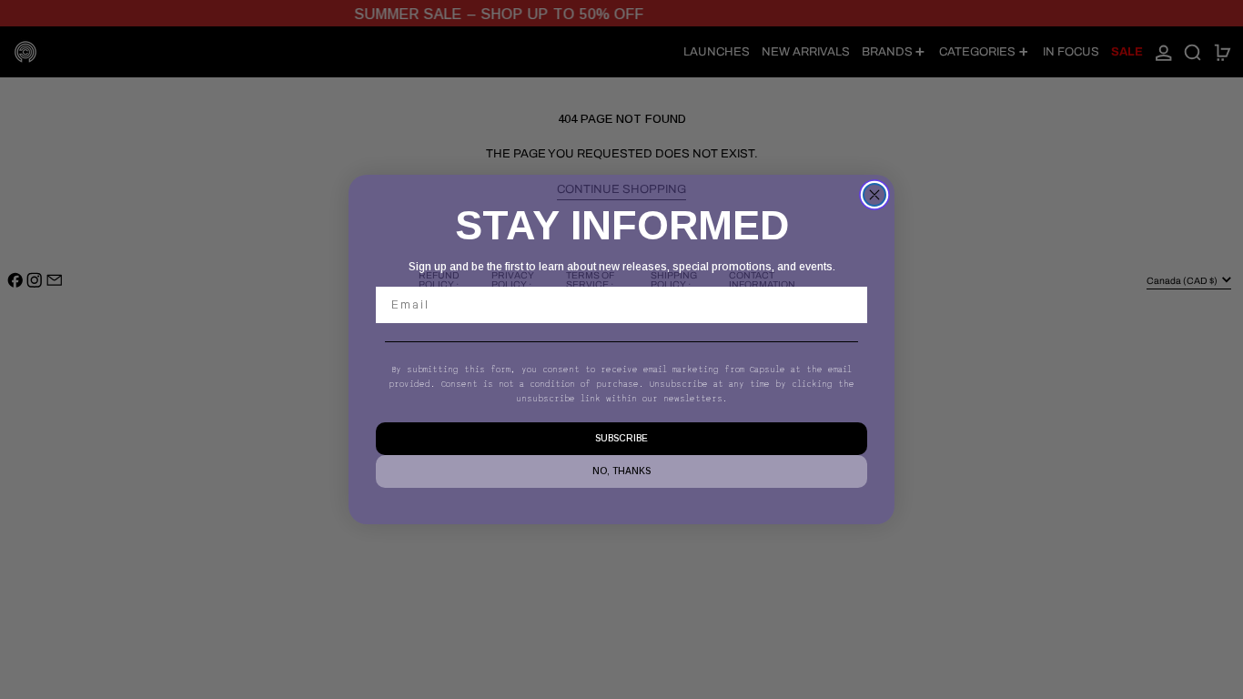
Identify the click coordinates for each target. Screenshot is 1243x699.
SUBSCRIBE (621, 438)
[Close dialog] (874, 195)
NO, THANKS (621, 471)
